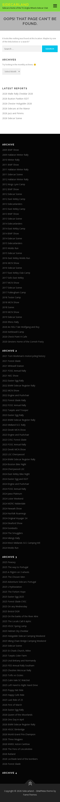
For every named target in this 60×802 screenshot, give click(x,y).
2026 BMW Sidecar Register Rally (18, 724)
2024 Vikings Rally (11, 538)
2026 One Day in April (13, 719)
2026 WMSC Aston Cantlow (16, 744)
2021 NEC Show (10, 375)
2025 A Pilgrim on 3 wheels (15, 572)
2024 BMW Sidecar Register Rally (18, 459)
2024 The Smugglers (12, 533)
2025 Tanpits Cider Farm (14, 655)
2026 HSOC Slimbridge (13, 729)
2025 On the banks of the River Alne (20, 616)
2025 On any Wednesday (14, 606)
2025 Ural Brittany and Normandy (19, 660)
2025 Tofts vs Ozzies (12, 675)
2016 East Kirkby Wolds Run (16, 258)
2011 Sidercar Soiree (12, 174)
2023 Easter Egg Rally (13, 415)
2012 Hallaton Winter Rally (15, 179)
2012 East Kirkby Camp (13, 199)
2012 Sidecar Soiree (12, 194)
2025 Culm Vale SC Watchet (16, 680)
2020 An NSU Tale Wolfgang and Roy (20, 326)
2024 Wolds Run (10, 547)
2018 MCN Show (10, 302)
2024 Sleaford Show (12, 523)
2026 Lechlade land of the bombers (20, 758)
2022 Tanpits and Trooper (15, 410)
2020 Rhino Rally (10, 321)
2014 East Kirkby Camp (13, 228)
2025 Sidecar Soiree (12, 645)
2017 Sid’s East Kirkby (13, 277)
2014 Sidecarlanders (12, 223)
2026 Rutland (8, 754)
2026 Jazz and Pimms (13, 113)
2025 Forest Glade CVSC (14, 601)
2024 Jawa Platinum (12, 493)
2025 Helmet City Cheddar (15, 631)
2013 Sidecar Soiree (12, 218)
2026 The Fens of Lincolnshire (17, 749)
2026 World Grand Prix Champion (18, 734)
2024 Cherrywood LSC (13, 469)
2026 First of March (12, 704)
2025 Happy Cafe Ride (13, 694)
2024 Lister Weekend (12, 498)
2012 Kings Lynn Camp (13, 184)
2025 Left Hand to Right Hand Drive (20, 685)
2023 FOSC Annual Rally (14, 444)
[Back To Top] (30, 783)
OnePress (41, 790)
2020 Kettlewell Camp (13, 331)
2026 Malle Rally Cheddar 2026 (17, 93)
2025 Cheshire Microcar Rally (16, 670)
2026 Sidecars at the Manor (16, 108)
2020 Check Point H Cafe (14, 336)
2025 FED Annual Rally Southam (18, 665)
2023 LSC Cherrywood (13, 454)
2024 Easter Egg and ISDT (15, 478)
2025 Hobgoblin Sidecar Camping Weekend (23, 635)
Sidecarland (15, 4)
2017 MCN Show (10, 282)
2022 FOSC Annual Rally (14, 405)
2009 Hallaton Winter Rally (15, 154)
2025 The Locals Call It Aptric (16, 621)
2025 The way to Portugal (15, 567)
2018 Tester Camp (11, 297)
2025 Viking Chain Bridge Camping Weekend (24, 640)
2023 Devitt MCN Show (14, 429)
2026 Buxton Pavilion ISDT (15, 98)
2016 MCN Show (10, 263)
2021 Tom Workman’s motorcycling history (23, 356)
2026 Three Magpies (12, 739)
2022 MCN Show (10, 390)
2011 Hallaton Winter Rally (15, 169)
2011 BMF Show (10, 164)
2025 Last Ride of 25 (12, 699)
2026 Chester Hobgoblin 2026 (17, 103)
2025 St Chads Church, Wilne (16, 650)
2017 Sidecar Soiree (12, 287)
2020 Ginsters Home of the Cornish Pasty (23, 341)
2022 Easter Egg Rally (13, 380)
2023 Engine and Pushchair (15, 434)
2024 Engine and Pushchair (15, 483)
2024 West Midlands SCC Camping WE (21, 542)
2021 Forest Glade (11, 360)
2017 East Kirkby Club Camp (16, 272)
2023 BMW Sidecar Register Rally (18, 419)
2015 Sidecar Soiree (12, 253)
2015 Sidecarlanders (12, 243)
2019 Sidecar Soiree (12, 317)
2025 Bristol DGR (11, 611)
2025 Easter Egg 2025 (13, 596)
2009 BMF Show (10, 149)
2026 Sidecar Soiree (12, 118)
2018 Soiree (8, 307)
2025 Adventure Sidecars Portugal (19, 581)
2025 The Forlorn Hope (14, 591)
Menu (54, 5)
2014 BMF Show (10, 233)
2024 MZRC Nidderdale (13, 503)
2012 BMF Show (10, 189)
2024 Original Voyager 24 (14, 518)
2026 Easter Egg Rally (13, 709)
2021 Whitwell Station (13, 365)
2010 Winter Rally (11, 159)
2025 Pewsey (9, 562)
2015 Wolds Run (10, 248)
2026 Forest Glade (11, 763)
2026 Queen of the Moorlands (17, 714)
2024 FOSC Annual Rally (14, 488)
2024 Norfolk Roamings (14, 513)
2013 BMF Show (10, 213)
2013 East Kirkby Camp (13, 208)
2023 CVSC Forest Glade (14, 439)
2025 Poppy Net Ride (12, 690)
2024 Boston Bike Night (14, 464)
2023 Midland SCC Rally (14, 424)
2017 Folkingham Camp (14, 292)
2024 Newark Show (12, 508)
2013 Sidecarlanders (12, 203)
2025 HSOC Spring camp (14, 626)
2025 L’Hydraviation (12, 586)
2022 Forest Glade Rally (14, 400)
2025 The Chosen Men (13, 576)
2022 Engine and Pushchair (15, 395)
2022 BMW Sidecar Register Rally (18, 385)
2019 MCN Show (10, 312)
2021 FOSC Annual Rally (14, 370)
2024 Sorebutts (10, 528)
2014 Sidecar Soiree (12, 238)
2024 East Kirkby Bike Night (16, 474)
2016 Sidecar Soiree (12, 267)
